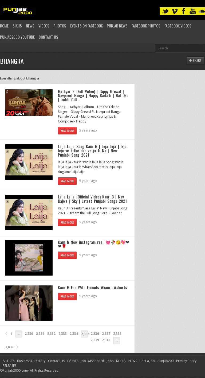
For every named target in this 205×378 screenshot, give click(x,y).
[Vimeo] (174, 11)
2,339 (95, 340)
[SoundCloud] (202, 11)
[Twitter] (165, 11)
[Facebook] (183, 11)
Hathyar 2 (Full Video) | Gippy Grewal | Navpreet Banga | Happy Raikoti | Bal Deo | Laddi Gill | (93, 95)
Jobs (110, 361)
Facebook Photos (146, 26)
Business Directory (31, 361)
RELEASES (9, 365)
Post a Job (147, 361)
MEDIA (121, 361)
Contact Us (48, 37)
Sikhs (17, 26)
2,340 (106, 340)
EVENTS (72, 361)
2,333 (62, 333)
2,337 (106, 333)
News (30, 26)
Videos (43, 26)
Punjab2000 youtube (17, 37)
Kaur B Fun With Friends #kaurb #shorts (92, 287)
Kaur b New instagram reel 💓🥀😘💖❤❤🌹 (93, 244)
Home (4, 26)
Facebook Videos (177, 26)
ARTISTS (8, 361)
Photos (59, 26)
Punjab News (117, 26)
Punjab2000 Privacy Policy (176, 361)
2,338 (117, 333)
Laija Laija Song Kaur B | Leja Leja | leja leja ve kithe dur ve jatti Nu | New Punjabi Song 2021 (92, 150)
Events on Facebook (86, 26)
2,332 (51, 333)
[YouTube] (193, 11)
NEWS (132, 361)
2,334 (74, 333)
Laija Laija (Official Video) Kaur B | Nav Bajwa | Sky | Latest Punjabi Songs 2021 (92, 198)
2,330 (29, 333)
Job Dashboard (92, 361)
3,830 (9, 347)
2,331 (40, 333)
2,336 (95, 333)
